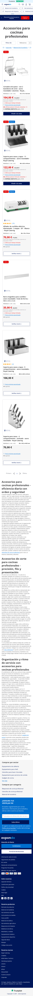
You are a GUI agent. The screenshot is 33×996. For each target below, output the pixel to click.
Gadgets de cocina (8, 778)
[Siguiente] (19, 473)
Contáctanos (16, 846)
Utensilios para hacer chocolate (12, 772)
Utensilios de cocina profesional (12, 791)
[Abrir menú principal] (2, 4)
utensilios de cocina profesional (11, 552)
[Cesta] (29, 4)
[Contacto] (23, 4)
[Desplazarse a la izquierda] (1, 18)
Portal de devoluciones (16, 851)
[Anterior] (13, 473)
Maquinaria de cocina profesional (12, 789)
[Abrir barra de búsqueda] (19, 4)
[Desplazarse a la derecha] (31, 18)
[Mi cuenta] (26, 4)
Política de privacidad (9, 828)
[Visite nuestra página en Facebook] (5, 899)
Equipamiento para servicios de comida (14, 775)
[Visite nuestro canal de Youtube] (2, 899)
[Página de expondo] (3, 48)
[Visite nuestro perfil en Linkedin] (8, 899)
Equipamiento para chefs (10, 769)
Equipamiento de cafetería (10, 766)
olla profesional (8, 650)
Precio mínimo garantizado (12, 105)
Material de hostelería (9, 794)
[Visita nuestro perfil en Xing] (11, 899)
